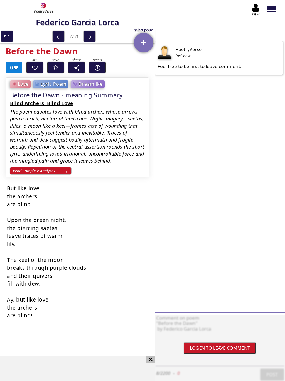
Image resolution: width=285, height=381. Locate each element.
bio (6, 36)
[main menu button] (274, 8)
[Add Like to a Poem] (34, 67)
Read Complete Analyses (34, 170)
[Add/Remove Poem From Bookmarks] (55, 67)
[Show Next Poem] (89, 36)
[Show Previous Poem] (58, 36)
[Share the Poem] (76, 67)
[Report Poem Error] (97, 67)
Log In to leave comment (220, 348)
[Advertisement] (72, 368)
